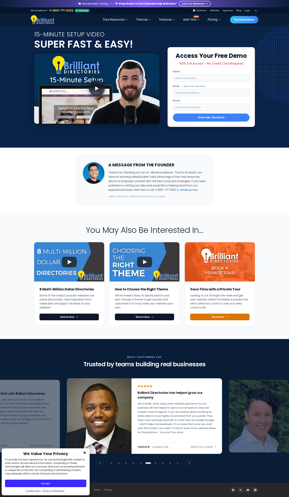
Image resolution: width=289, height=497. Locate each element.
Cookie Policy (33, 490)
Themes (142, 20)
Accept (45, 483)
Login (247, 10)
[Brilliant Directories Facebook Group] (233, 490)
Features (165, 20)
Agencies (228, 10)
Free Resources (114, 20)
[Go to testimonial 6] (148, 463)
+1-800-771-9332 (61, 10)
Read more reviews (40, 445)
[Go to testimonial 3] (126, 463)
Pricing (212, 20)
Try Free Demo (244, 20)
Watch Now (67, 317)
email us (186, 190)
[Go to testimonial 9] (170, 463)
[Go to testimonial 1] (111, 463)
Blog (238, 10)
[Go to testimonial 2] (118, 463)
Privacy (108, 489)
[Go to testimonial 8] (163, 463)
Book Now (218, 317)
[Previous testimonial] (100, 463)
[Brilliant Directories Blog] (255, 490)
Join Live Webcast (193, 3)
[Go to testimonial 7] (155, 463)
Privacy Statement (53, 490)
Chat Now (201, 10)
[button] (84, 452)
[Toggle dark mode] (256, 10)
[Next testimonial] (189, 463)
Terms (96, 489)
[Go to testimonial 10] (177, 463)
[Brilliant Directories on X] (240, 490)
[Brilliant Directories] (42, 19)
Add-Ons (190, 19)
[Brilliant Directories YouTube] (248, 490)
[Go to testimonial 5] (140, 463)
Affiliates (214, 10)
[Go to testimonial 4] (133, 463)
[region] (144, 422)
